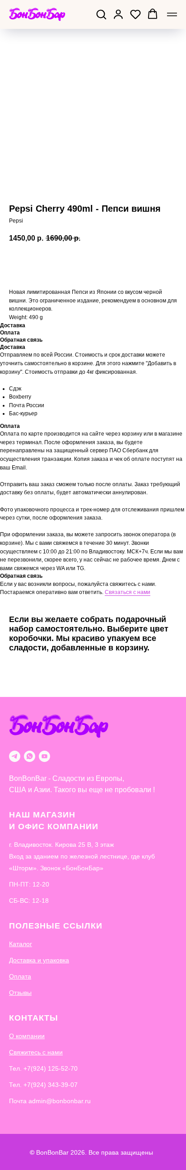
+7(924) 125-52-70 (50, 1068)
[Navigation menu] (172, 14)
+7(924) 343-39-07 (50, 1084)
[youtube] (44, 756)
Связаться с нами (127, 592)
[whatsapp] (29, 756)
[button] (101, 14)
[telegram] (14, 756)
